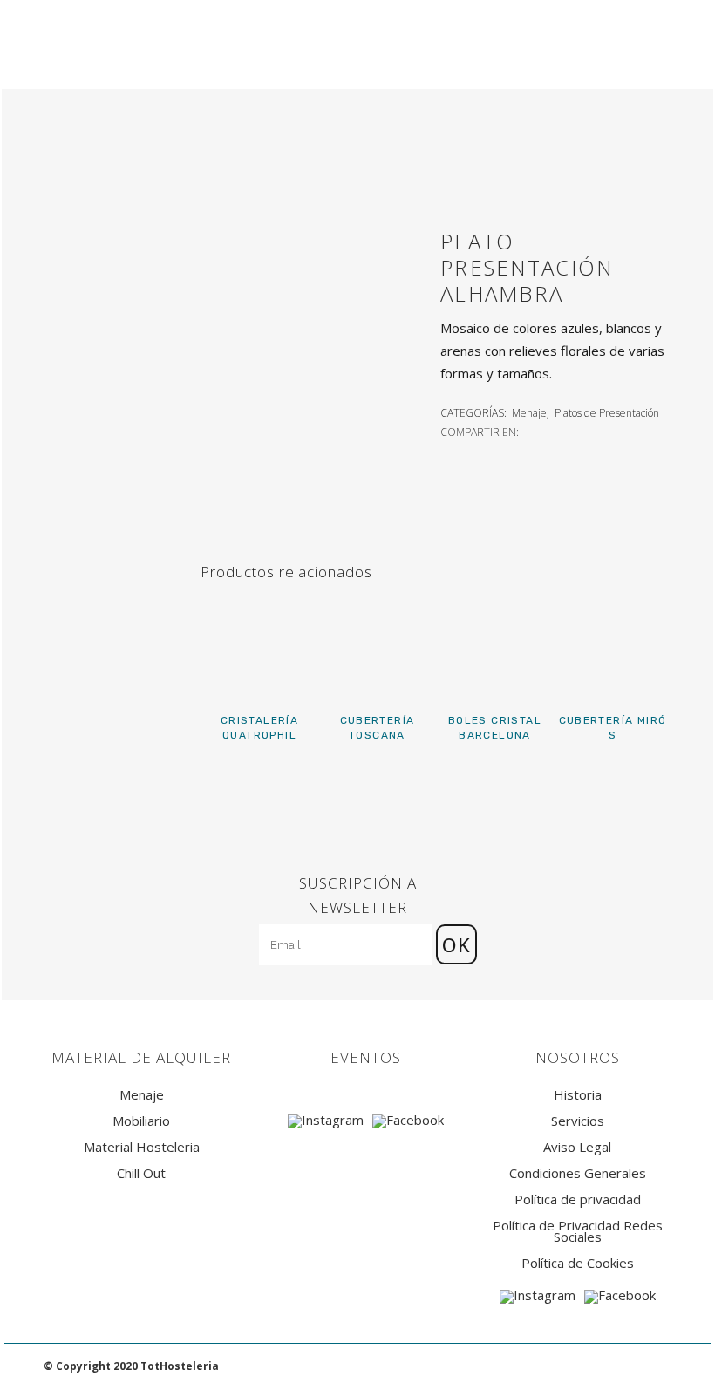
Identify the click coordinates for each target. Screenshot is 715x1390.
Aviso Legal (577, 1147)
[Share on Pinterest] (588, 430)
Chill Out (141, 1173)
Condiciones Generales (577, 1173)
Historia (578, 1094)
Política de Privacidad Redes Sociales (578, 1231)
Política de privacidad (577, 1199)
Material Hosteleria (142, 1147)
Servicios (577, 1121)
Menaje (529, 412)
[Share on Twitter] (550, 430)
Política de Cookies (577, 1263)
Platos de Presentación (607, 412)
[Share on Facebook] (531, 430)
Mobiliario (141, 1121)
